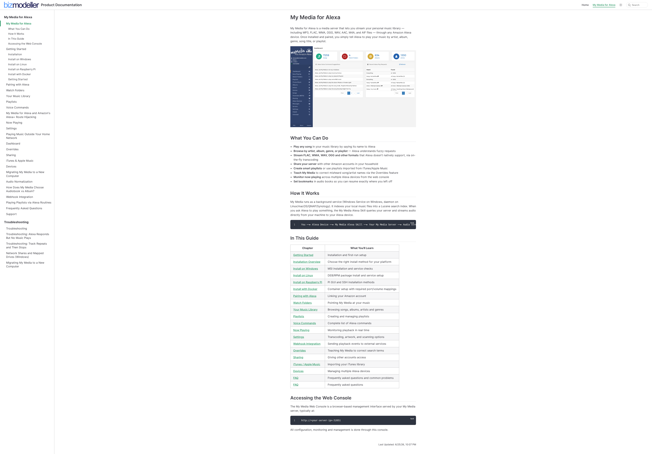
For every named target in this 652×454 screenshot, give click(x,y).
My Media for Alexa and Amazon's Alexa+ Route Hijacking (28, 114)
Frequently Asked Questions (24, 208)
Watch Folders (15, 90)
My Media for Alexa (604, 4)
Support (11, 214)
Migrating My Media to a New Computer (25, 173)
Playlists (11, 101)
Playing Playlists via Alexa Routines (28, 202)
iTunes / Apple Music (306, 364)
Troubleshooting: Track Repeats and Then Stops (26, 245)
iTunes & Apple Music (19, 160)
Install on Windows (19, 59)
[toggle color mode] (620, 5)
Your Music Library (18, 96)
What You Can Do (19, 28)
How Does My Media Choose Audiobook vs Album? (25, 189)
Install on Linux (17, 64)
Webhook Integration (19, 197)
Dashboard (13, 143)
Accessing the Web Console (25, 43)
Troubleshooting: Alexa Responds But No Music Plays (27, 235)
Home (585, 4)
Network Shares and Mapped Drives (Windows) (25, 255)
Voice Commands (17, 107)
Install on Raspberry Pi (22, 69)
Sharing (11, 155)
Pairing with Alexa (17, 84)
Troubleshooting (16, 222)
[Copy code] (411, 224)
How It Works (16, 33)
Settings (11, 128)
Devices (11, 166)
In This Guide (16, 38)
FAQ (295, 378)
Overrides (12, 149)
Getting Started (16, 49)
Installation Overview (306, 261)
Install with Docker (19, 74)
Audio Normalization (19, 181)
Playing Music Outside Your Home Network (28, 136)
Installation (15, 54)
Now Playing (14, 122)
